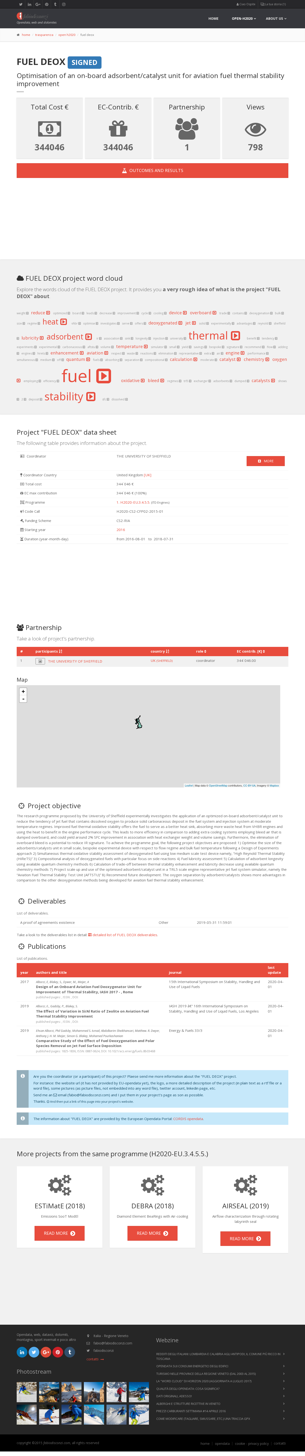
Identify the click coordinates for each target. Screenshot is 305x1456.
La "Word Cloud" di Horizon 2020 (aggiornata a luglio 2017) (203, 1381)
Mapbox (274, 785)
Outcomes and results (155, 170)
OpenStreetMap (218, 785)
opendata (222, 1444)
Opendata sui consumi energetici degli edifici (192, 1366)
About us (274, 18)
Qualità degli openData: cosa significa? (187, 1389)
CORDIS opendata (188, 1118)
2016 (121, 529)
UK (162, 660)
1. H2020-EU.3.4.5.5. (133, 502)
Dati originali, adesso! (174, 1396)
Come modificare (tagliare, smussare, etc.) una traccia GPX (203, 1419)
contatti (280, 1443)
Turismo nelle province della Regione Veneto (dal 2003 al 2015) (206, 1374)
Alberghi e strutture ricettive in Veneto (188, 1404)
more (267, 461)
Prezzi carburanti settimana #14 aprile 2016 (191, 1411)
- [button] (23, 698)
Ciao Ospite (247, 4)
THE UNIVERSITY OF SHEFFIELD (75, 661)
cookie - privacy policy (252, 1444)
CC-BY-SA (249, 785)
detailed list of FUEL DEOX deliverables (124, 934)
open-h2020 (242, 18)
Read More (57, 1233)
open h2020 (66, 35)
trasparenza (44, 35)
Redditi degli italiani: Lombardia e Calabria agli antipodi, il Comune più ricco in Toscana (218, 1356)
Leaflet (189, 785)
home (213, 18)
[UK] (147, 474)
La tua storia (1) (275, 4)
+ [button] (23, 691)
